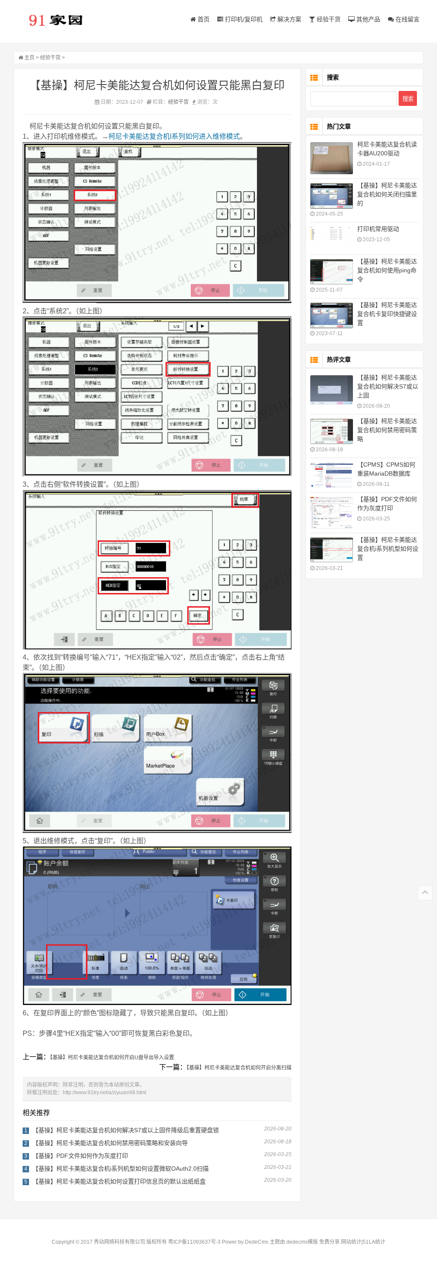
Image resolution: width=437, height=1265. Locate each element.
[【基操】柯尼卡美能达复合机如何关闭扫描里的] (331, 196)
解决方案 (288, 19)
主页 (29, 58)
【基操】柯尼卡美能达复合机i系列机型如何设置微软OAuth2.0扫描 (120, 1168)
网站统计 (351, 1242)
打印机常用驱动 (378, 228)
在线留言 (407, 19)
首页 (203, 19)
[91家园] (56, 20)
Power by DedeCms (245, 1242)
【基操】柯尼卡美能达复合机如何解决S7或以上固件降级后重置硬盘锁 (125, 1130)
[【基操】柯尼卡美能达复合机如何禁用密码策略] (331, 431)
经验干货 (328, 19)
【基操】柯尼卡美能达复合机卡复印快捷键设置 (387, 313)
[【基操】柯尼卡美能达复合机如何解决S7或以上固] (331, 390)
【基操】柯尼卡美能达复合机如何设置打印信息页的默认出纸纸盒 (119, 1181)
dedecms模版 (302, 1242)
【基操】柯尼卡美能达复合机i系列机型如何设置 (387, 548)
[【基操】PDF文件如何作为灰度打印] (331, 513)
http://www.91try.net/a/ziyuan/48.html (104, 1093)
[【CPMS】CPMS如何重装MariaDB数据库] (331, 475)
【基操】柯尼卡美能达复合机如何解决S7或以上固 (387, 386)
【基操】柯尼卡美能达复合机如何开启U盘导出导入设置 (112, 1057)
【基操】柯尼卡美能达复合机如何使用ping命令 (387, 270)
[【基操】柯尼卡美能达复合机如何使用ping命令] (331, 271)
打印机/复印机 (242, 19)
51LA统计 (374, 1242)
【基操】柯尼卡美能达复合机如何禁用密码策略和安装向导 (110, 1142)
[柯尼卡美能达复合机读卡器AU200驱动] (331, 158)
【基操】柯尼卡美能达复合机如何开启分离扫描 (238, 1068)
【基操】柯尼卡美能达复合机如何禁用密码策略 (387, 430)
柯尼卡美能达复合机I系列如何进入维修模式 (174, 136)
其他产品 (367, 19)
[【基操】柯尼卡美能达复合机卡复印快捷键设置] (331, 315)
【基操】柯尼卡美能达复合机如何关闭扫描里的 (387, 194)
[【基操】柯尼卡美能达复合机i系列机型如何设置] (331, 550)
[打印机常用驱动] (331, 238)
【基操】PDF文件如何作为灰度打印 (80, 1155)
